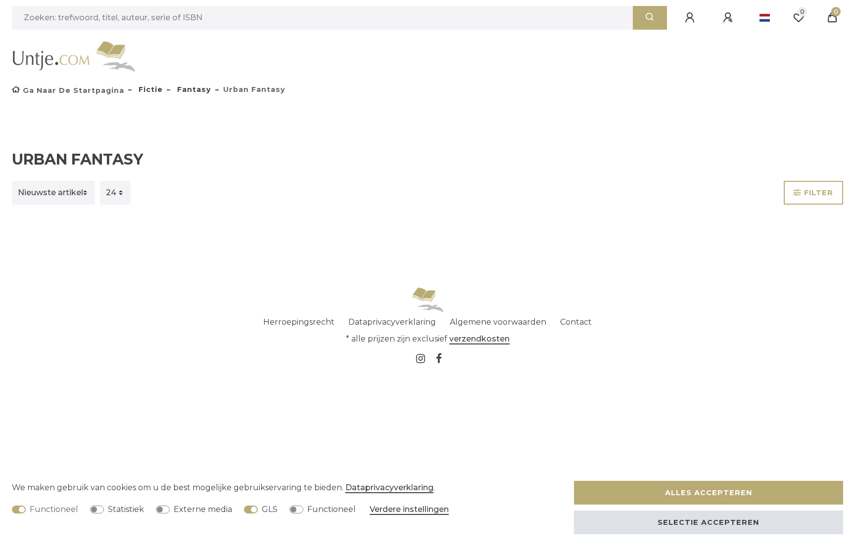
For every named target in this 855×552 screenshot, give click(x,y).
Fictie (149, 89)
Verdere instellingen (409, 509)
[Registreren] (729, 17)
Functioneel (54, 509)
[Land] (765, 18)
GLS (270, 509)
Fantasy (193, 89)
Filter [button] (818, 192)
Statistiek (126, 509)
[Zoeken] (650, 18)
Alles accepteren (708, 492)
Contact (576, 322)
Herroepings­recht (298, 322)
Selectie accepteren (708, 522)
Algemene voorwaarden (498, 322)
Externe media (203, 509)
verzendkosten (479, 338)
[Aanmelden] (691, 17)
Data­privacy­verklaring (392, 322)
